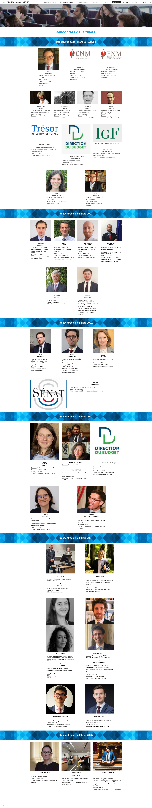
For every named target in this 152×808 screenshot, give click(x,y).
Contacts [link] (144, 2)
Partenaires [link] (126, 2)
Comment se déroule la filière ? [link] (101, 2)
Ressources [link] (135, 2)
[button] (150, 2)
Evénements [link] (116, 2)
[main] (76, 32)
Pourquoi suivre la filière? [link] (66, 2)
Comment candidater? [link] (83, 2)
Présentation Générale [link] (49, 2)
